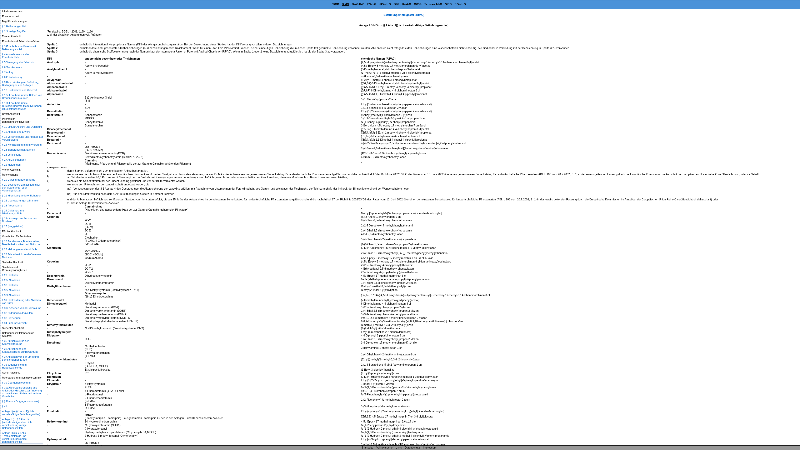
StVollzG (460, 4)
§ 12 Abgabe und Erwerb (16, 131)
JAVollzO (385, 4)
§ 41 (4, 406)
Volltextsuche (384, 447)
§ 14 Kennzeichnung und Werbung (22, 144)
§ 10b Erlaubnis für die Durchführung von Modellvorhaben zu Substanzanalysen (22, 106)
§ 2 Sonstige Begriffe (14, 31)
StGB (335, 4)
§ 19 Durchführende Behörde (18, 179)
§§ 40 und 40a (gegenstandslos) (20, 401)
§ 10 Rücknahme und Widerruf (19, 90)
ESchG (371, 4)
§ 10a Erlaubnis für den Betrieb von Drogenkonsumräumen (22, 97)
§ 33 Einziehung (11, 318)
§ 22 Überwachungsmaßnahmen (20, 200)
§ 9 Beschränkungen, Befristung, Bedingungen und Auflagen (20, 84)
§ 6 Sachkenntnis (12, 67)
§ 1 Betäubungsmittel (14, 26)
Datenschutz (412, 447)
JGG (396, 4)
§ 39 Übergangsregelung (16, 382)
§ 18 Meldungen (11, 164)
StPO (448, 4)
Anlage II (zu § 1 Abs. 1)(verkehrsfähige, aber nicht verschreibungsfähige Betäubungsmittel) (17, 424)
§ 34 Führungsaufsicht (14, 323)
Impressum (429, 447)
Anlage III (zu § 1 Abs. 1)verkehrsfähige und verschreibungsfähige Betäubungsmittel (14, 437)
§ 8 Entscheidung (12, 77)
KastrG (406, 4)
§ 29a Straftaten (11, 280)
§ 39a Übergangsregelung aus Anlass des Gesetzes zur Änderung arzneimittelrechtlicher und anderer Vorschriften (22, 392)
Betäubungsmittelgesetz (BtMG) (404, 14)
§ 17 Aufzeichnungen (14, 159)
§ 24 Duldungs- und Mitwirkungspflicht (13, 212)
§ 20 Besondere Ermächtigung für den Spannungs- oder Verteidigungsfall (21, 187)
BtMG (345, 4)
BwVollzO (358, 4)
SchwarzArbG (433, 4)
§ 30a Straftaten (11, 290)
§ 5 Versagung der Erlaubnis (18, 62)
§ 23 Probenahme (12, 205)
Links (398, 447)
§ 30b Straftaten (11, 295)
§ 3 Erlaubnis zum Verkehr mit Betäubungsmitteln (19, 48)
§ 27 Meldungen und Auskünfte (19, 249)
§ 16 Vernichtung (11, 154)
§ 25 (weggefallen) (12, 226)
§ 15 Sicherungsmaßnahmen (18, 149)
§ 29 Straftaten (10, 275)
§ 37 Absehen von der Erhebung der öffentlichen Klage (20, 358)
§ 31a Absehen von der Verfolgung (21, 308)
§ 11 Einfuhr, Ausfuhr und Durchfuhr (22, 126)
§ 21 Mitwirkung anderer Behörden (21, 195)
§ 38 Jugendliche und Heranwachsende (14, 366)
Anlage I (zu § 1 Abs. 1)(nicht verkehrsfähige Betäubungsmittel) (21, 413)
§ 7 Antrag (8, 72)
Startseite (367, 447)
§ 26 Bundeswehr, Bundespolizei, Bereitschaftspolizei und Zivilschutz (22, 243)
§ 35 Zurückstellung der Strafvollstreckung (15, 342)
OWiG (417, 4)
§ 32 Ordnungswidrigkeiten (17, 313)
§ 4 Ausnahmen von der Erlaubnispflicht (15, 56)
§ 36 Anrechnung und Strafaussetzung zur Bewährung (20, 350)
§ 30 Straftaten (10, 285)
